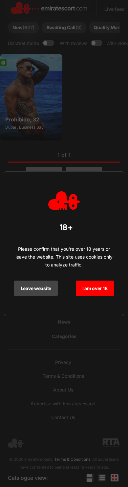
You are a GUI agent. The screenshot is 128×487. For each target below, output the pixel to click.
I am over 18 (95, 288)
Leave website (36, 288)
